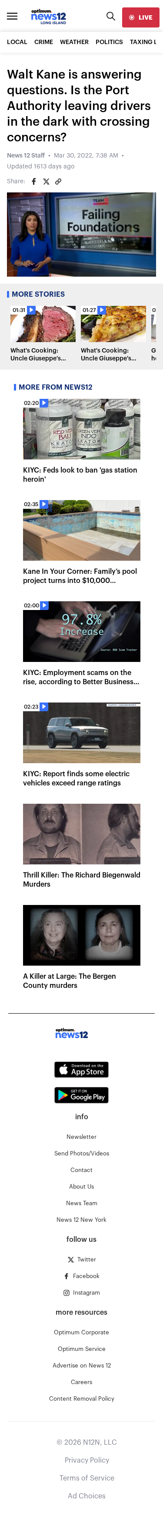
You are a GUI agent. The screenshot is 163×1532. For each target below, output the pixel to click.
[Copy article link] (58, 181)
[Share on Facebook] (33, 181)
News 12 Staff (26, 156)
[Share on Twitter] (46, 181)
